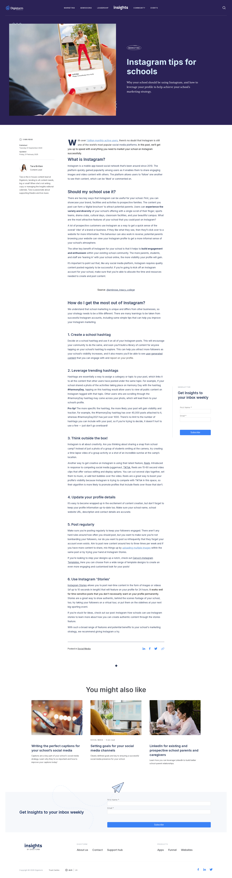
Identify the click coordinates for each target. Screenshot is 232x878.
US (76, 870)
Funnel (172, 850)
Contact (97, 850)
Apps (160, 850)
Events (154, 8)
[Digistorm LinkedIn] (205, 870)
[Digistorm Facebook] (198, 870)
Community (139, 8)
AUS (70, 870)
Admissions (86, 8)
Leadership (102, 8)
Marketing (69, 8)
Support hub (115, 850)
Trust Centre (54, 870)
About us (82, 850)
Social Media (84, 648)
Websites (187, 850)
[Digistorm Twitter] (211, 870)
